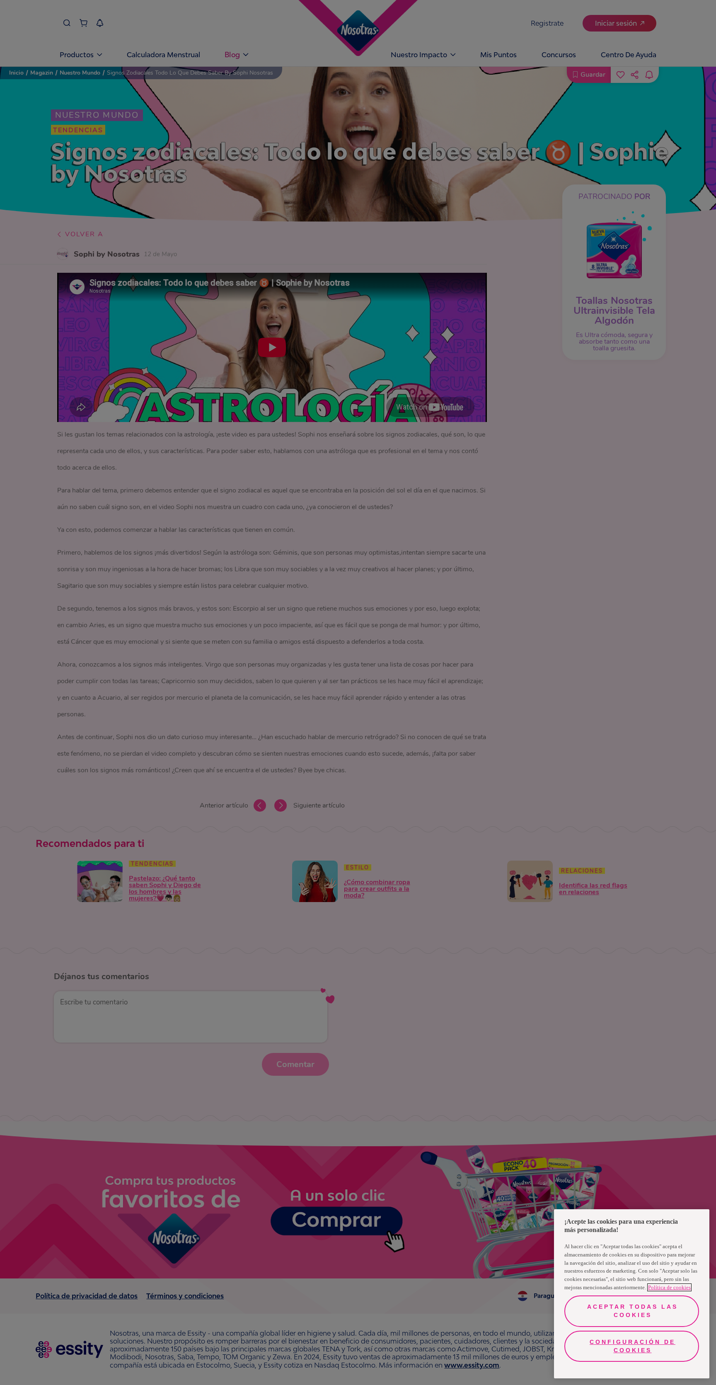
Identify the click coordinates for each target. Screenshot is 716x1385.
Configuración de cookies (632, 1346)
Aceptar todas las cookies (632, 1310)
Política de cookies (669, 1287)
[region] (631, 1293)
